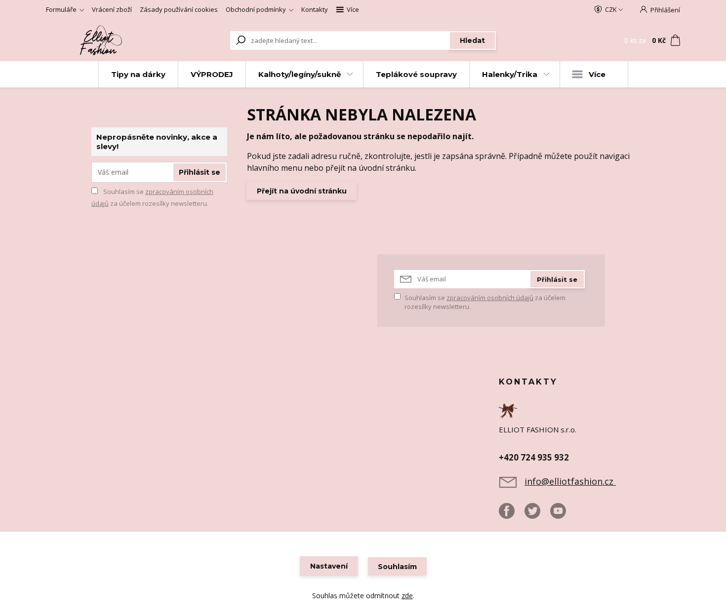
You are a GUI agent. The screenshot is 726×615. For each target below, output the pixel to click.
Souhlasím (397, 566)
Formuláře (61, 9)
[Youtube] (563, 515)
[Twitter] (537, 515)
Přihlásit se (199, 172)
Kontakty (314, 9)
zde (407, 595)
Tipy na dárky (138, 74)
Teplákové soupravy (416, 74)
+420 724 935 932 (534, 457)
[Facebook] (511, 515)
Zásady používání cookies (179, 9)
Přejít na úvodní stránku (302, 191)
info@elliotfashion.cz (570, 481)
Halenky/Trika (509, 74)
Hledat (472, 40)
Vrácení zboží (112, 9)
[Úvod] (102, 40)
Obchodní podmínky (256, 9)
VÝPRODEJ (212, 74)
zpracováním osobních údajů (489, 297)
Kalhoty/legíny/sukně (299, 74)
